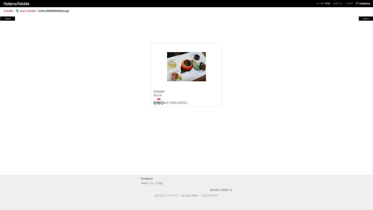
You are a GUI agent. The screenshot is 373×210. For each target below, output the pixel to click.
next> (366, 18)
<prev (7, 18)
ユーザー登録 (323, 3)
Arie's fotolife (28, 10)
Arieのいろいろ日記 (152, 183)
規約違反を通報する (221, 189)
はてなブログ (210, 195)
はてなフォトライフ (166, 195)
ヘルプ (349, 3)
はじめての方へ (190, 195)
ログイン (337, 3)
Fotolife (8, 10)
